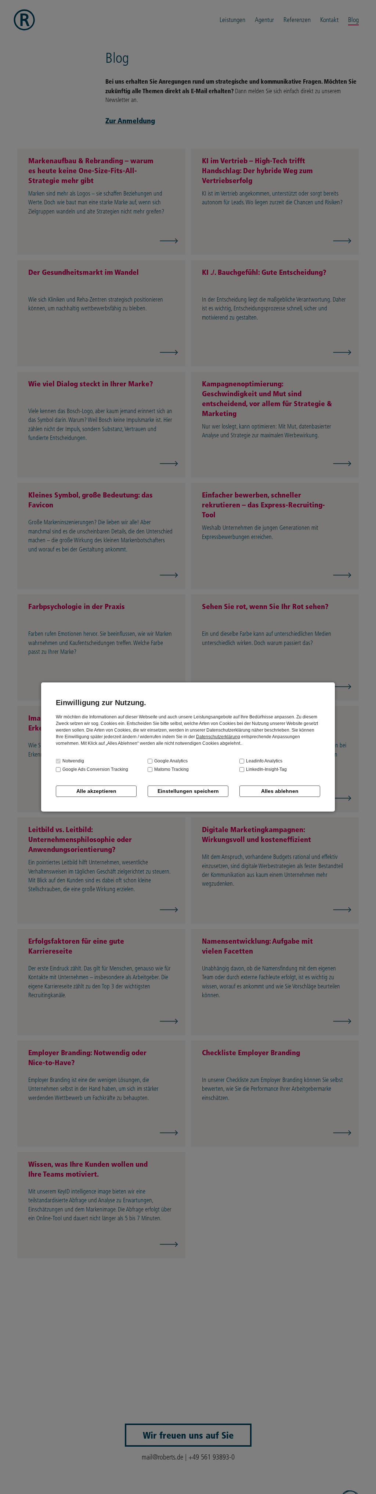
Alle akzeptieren (96, 791)
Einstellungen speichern (188, 791)
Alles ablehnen (280, 791)
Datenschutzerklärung (218, 736)
